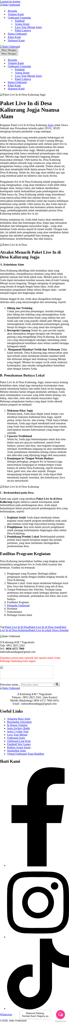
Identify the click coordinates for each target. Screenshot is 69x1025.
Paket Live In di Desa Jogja (44, 627)
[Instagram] (38, 936)
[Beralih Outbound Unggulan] (62, 66)
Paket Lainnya (23, 30)
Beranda (12, 10)
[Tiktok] (38, 1008)
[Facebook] (38, 865)
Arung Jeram (22, 23)
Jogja (50, 125)
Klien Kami (14, 37)
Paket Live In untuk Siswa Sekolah (48, 630)
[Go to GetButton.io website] (60, 1021)
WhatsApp (6, 1014)
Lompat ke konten (10, 1)
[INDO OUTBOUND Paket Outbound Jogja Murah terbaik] (10, 4)
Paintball (20, 20)
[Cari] (57, 684)
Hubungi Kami (16, 40)
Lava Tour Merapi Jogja (28, 27)
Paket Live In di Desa (17, 627)
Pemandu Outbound (18, 605)
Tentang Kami (16, 14)
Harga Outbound (17, 33)
